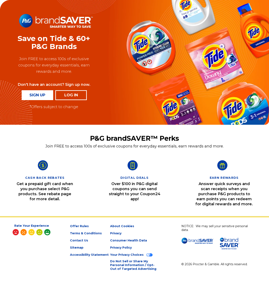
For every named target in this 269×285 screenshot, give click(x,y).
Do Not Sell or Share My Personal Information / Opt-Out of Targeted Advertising (133, 265)
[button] (31, 230)
